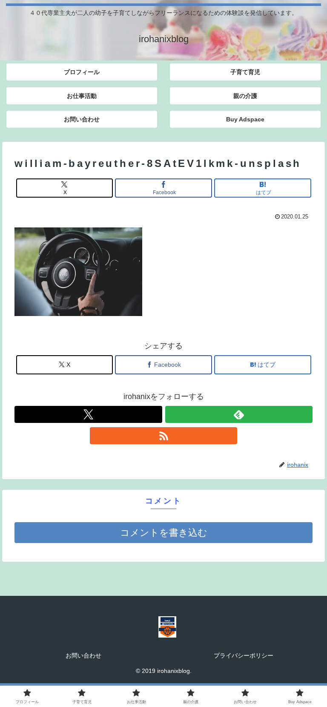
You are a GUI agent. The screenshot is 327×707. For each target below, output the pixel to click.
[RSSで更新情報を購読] (164, 435)
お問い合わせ (83, 655)
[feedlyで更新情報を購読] (239, 414)
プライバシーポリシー (243, 655)
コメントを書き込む (163, 532)
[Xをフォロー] (88, 414)
